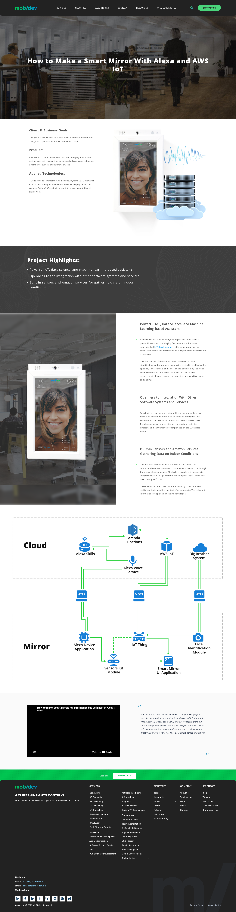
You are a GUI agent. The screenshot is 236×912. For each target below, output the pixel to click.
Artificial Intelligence (132, 793)
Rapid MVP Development (133, 810)
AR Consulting (96, 805)
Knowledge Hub (210, 810)
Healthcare (159, 814)
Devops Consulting (98, 814)
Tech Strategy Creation (100, 827)
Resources (209, 786)
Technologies (128, 858)
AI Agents (126, 801)
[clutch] (54, 898)
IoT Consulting (96, 810)
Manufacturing (161, 818)
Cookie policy (214, 905)
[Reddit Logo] (69, 898)
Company (185, 786)
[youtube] (32, 898)
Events (183, 801)
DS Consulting (96, 797)
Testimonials (186, 797)
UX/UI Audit (94, 823)
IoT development (163, 347)
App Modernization (98, 841)
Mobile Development (131, 854)
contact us (125, 775)
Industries (160, 786)
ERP (91, 849)
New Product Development (102, 836)
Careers (184, 810)
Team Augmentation (131, 824)
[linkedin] (17, 898)
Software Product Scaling (101, 845)
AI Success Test (169, 8)
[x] (40, 898)
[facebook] (25, 898)
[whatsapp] (62, 898)
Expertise (94, 832)
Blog (205, 793)
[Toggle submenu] (148, 858)
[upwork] (47, 898)
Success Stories (210, 805)
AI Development (129, 805)
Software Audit (96, 818)
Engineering (128, 815)
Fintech (157, 810)
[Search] (192, 8)
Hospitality (159, 797)
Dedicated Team (130, 819)
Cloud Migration (129, 836)
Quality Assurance (130, 845)
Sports (157, 805)
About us (184, 793)
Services (94, 786)
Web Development (130, 849)
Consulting (95, 793)
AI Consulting (128, 797)
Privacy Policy (196, 905)
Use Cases (208, 801)
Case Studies (102, 8)
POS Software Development (102, 854)
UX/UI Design (128, 841)
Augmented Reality (131, 832)
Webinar (207, 797)
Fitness (157, 801)
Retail (156, 793)
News (183, 805)
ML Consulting (96, 801)
